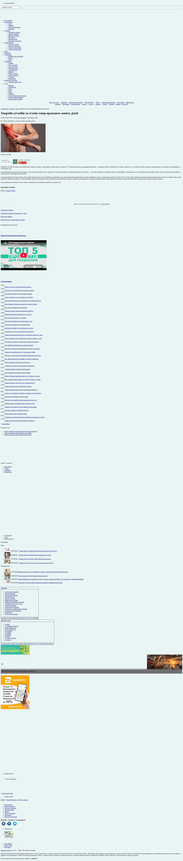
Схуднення (8, 54)
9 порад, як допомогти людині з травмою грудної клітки (23, 393)
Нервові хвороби (10, 605)
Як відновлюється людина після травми (17, 372)
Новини (11, 85)
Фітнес (10, 58)
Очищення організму (108, 102)
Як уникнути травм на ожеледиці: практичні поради (22, 342)
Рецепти (11, 25)
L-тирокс (8, 640)
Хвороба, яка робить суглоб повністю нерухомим (21, 407)
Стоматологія (12, 70)
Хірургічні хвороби (11, 614)
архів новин (6, 424)
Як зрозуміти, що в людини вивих (16, 414)
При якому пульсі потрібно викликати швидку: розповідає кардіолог (40, 582)
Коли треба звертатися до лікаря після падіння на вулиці (23, 301)
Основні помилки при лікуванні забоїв (17, 325)
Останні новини (6, 281)
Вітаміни (11, 29)
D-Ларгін (8, 635)
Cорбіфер (8, 633)
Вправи (118, 104)
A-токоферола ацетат (12, 626)
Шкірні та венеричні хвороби (14, 602)
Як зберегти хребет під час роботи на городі (19, 328)
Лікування (8, 61)
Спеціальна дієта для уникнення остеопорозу (19, 331)
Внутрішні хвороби (11, 595)
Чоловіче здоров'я (14, 32)
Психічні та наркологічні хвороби (16, 609)
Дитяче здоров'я (13, 34)
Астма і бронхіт (13, 75)
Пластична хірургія (14, 41)
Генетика (11, 94)
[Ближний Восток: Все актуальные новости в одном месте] (91, 662)
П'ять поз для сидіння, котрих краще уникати (19, 290)
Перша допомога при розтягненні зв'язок (18, 386)
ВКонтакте (8, 472)
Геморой (11, 77)
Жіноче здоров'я (13, 36)
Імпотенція (12, 78)
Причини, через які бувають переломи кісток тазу (21, 400)
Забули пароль (23, 800)
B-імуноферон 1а (10, 629)
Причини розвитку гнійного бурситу (17, 410)
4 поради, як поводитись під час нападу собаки (20, 352)
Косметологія (12, 39)
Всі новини (8, 20)
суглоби (8, 191)
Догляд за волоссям (14, 49)
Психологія (12, 87)
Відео (10, 90)
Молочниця (130, 102)
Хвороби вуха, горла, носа (13, 604)
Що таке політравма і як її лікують (16, 307)
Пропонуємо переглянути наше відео (13, 235)
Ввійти (3, 800)
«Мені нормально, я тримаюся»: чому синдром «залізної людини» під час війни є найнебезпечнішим (50, 579)
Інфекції (11, 72)
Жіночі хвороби (10, 599)
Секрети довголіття (14, 82)
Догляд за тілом (13, 44)
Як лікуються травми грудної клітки (16, 396)
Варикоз (111, 104)
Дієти (10, 24)
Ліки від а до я (54, 102)
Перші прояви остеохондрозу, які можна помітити (21, 390)
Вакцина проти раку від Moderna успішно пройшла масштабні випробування (43, 572)
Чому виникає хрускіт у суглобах (15, 318)
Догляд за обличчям (14, 48)
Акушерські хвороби (12, 592)
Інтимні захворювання (15, 97)
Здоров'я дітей (9, 810)
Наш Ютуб (8, 467)
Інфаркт (98, 104)
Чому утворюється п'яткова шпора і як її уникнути (21, 431)
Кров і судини (13, 73)
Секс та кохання (10, 813)
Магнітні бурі (89, 102)
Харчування (8, 22)
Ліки (6, 51)
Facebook (7, 470)
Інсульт (91, 104)
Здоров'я (7, 31)
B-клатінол (8, 631)
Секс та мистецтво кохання (17, 96)
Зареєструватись (12, 800)
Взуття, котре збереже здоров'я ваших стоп (18, 321)
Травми (10, 63)
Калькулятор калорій (15, 99)
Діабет (105, 104)
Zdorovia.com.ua (6, 850)
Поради (84, 104)
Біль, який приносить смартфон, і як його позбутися (21, 359)
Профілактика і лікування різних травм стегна (20, 403)
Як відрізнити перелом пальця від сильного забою (21, 304)
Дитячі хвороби (10, 593)
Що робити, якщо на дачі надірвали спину (18, 294)
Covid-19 (125, 104)
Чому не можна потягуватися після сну (17, 362)
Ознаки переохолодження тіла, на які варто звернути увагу (24, 335)
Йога (10, 60)
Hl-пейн (7, 636)
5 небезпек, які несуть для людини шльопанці (19, 366)
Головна (3, 108)
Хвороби (7, 53)
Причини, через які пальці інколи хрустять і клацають (22, 349)
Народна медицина (11, 80)
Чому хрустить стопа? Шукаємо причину (18, 287)
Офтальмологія (13, 68)
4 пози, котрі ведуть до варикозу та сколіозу (19, 297)
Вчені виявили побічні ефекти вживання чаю (32, 576)
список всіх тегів (7, 793)
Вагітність (11, 37)
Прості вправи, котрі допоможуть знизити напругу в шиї (23, 338)
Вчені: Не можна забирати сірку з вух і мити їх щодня (22, 376)
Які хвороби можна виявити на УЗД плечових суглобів (23, 379)
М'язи (13, 191)
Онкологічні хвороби (12, 607)
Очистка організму (14, 27)
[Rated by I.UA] (9, 834)
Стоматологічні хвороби (13, 611)
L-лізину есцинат (10, 638)
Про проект (8, 844)
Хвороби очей (9, 597)
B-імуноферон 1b (10, 628)
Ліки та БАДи (12, 66)
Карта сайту (8, 845)
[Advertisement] (6, 448)
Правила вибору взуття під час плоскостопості (20, 383)
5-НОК (7, 624)
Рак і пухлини (13, 65)
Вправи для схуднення (15, 56)
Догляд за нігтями (14, 46)
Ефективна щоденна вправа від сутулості (18, 314)
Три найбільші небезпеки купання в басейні (19, 345)
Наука (10, 92)
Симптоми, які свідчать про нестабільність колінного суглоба (25, 417)
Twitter (7, 468)
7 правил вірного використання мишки (17, 369)
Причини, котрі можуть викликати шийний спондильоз (23, 355)
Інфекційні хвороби (11, 600)
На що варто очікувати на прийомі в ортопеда (20, 420)
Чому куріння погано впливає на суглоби (18, 433)
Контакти (8, 847)
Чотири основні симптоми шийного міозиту (19, 311)
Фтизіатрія (8, 612)
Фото (10, 89)
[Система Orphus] (104, 204)
